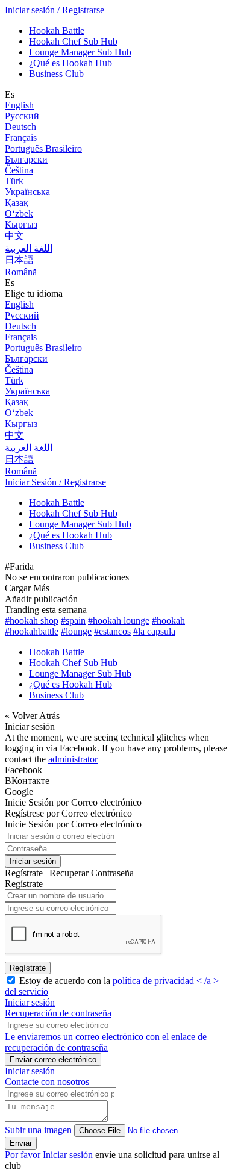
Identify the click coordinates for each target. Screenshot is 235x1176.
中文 (14, 236)
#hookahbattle (31, 631)
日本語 (19, 260)
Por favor (24, 1155)
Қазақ (16, 203)
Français (21, 137)
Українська (27, 192)
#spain (73, 620)
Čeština (19, 170)
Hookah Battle (56, 30)
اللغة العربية (28, 248)
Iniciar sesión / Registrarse (54, 10)
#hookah (168, 620)
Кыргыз (21, 224)
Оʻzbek (19, 213)
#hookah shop (31, 620)
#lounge (76, 631)
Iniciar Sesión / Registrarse (55, 482)
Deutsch (20, 127)
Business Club (56, 74)
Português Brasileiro (43, 148)
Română (21, 272)
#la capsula (154, 631)
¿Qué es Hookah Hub (70, 63)
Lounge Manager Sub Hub (80, 52)
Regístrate (28, 967)
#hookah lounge (118, 620)
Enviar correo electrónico (53, 1059)
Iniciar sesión (33, 861)
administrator (73, 759)
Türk (14, 181)
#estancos (112, 631)
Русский (22, 116)
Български (26, 159)
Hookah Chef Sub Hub (73, 41)
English (19, 105)
